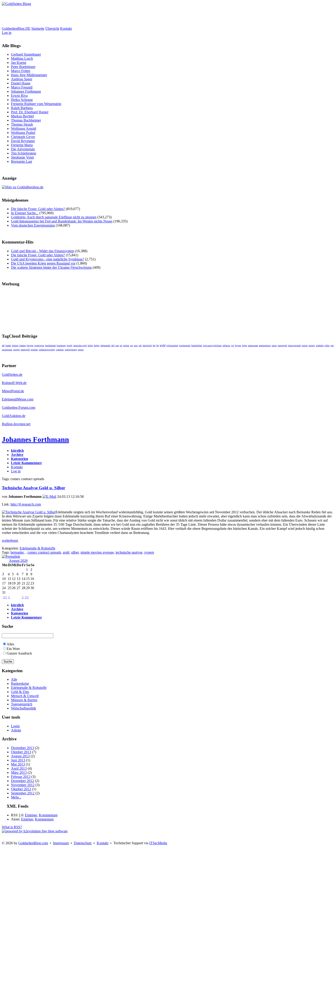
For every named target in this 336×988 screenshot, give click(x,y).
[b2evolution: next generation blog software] (35, 831)
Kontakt (66, 28)
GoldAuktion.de (13, 416)
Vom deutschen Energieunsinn (33, 225)
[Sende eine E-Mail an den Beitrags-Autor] (49, 496)
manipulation (265, 345)
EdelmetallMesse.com (17, 399)
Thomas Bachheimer (26, 120)
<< (5, 597)
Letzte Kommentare (26, 463)
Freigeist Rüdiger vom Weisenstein (36, 104)
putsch (305, 345)
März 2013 (19, 772)
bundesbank (50, 345)
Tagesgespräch (21, 704)
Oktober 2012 (21, 789)
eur (131, 345)
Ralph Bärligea (22, 108)
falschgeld (147, 345)
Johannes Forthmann (26, 91)
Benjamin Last (21, 161)
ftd (157, 345)
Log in (6, 33)
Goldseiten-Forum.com (18, 407)
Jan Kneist (18, 63)
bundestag (61, 345)
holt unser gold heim (212, 345)
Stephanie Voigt (22, 157)
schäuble (320, 345)
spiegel (16, 350)
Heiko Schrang (22, 100)
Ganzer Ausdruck (19, 653)
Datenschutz (83, 843)
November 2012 (23, 785)
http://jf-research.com (26, 504)
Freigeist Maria (22, 145)
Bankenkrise (20, 683)
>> (27, 597)
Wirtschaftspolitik (23, 708)
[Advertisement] (85, 16)
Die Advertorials (23, 149)
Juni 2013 (18, 760)
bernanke (17, 552)
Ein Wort (13, 649)
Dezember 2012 (22, 781)
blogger (30, 345)
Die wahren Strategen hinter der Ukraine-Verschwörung (51, 267)
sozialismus (7, 350)
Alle (14, 679)
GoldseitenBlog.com (33, 843)
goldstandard (172, 345)
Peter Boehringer (23, 67)
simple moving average (97, 552)
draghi (96, 345)
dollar (90, 345)
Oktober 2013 (21, 752)
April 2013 (19, 768)
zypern (149, 552)
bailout (15, 345)
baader (8, 345)
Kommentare (48, 815)
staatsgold (25, 350)
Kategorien (19, 459)
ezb (140, 345)
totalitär (34, 350)
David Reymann (23, 141)
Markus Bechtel (22, 116)
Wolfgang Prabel (23, 133)
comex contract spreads (44, 552)
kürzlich (17, 450)
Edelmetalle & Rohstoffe (37, 548)
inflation (226, 345)
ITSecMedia (158, 843)
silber (327, 345)
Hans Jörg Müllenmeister (29, 75)
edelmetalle (105, 345)
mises (274, 345)
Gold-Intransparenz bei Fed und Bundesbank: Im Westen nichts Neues (61, 221)
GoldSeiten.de (12, 374)
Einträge (31, 815)
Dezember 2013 (22, 748)
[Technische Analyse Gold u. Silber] (29, 512)
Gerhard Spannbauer (26, 54)
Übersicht (52, 28)
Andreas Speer (21, 79)
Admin (16, 730)
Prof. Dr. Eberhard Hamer (29, 112)
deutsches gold (80, 345)
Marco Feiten (20, 71)
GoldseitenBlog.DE (16, 28)
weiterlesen (10, 540)
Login (15, 726)
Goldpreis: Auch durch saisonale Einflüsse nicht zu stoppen (53, 217)
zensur (81, 350)
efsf (113, 345)
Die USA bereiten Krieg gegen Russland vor (43, 263)
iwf (232, 345)
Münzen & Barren (24, 700)
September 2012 (23, 793)
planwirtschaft (294, 345)
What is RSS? (12, 827)
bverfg (69, 345)
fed (154, 345)
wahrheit (60, 350)
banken (22, 345)
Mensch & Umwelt (25, 696)
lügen (244, 345)
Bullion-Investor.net (16, 424)
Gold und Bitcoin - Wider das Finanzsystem (42, 251)
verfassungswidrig (47, 350)
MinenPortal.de (13, 391)
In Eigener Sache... (24, 213)
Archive (17, 455)
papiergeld (282, 345)
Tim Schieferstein (23, 153)
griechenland (184, 345)
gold (162, 345)
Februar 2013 (20, 777)
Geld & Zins (20, 692)
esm (117, 345)
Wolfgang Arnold (23, 128)
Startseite (37, 28)
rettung (312, 345)
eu (121, 345)
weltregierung (71, 350)
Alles (10, 644)
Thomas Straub (22, 124)
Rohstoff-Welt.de (14, 383)
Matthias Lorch (22, 58)
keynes (238, 345)
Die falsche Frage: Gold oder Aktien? (38, 209)
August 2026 (18, 561)
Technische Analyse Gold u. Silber (33, 487)
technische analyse (129, 552)
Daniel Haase (20, 83)
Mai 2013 (18, 764)
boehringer (39, 345)
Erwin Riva (19, 95)
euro (136, 345)
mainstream (253, 345)
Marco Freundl (21, 87)
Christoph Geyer (23, 137)
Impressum (61, 843)
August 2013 (20, 756)
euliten (126, 345)
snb (332, 345)
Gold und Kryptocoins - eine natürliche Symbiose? (47, 259)
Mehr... (16, 797)
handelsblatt (196, 345)
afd (3, 345)
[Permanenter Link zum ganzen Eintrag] (11, 556)
